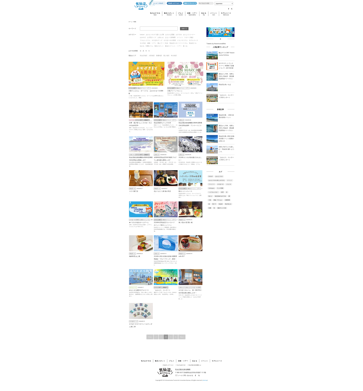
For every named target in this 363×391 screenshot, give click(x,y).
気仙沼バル (193, 43)
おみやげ (143, 37)
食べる (185, 46)
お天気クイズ (151, 37)
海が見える (228, 204)
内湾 (222, 192)
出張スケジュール (144, 220)
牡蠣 (210, 208)
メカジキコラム (182, 40)
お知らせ (161, 37)
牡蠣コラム (149, 46)
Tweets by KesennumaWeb (216, 44)
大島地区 (152, 55)
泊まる (142, 46)
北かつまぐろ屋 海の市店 (162, 191)
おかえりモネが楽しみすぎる (217, 180)
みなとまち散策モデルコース (139, 290)
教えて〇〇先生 (163, 43)
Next (182, 337)
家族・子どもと (218, 200)
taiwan (142, 34)
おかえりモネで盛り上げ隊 (155, 34)
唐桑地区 (159, 55)
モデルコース (193, 40)
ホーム (130, 22)
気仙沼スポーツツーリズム (178, 43)
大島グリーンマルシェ (174, 91)
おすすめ (179, 34)
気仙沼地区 (143, 55)
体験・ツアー (151, 43)
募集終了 (146, 120)
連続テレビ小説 (222, 208)
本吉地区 (174, 55)
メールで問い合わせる (185, 375)
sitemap (205, 380)
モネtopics (211, 188)
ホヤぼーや (220, 184)
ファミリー (212, 184)
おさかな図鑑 (169, 34)
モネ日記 (143, 43)
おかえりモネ (219, 176)
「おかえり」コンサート (162, 290)
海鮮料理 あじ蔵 (134, 256)
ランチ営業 (220, 188)
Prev (150, 337)
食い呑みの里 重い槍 (186, 222)
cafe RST (182, 256)
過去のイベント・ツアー (173, 46)
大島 (210, 200)
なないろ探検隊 (170, 37)
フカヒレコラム (145, 40)
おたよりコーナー (189, 34)
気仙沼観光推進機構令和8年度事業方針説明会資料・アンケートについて (190, 125)
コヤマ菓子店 (133, 191)
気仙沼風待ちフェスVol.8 (162, 123)
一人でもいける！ (213, 192)
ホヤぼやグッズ (157, 40)
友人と (210, 196)
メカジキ (228, 184)
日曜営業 (227, 200)
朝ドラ (214, 204)
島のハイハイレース (185, 191)
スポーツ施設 (188, 37)
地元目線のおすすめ (220, 196)
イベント (180, 37)
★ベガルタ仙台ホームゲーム (139, 222)
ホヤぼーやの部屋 (170, 40)
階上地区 (166, 55)
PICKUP (211, 176)
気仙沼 (220, 204)
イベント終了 (132, 88)
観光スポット (159, 46)
